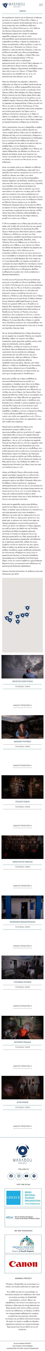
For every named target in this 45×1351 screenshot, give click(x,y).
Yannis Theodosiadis (31, 1348)
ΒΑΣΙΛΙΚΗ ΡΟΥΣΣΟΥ (22, 742)
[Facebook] (11, 1176)
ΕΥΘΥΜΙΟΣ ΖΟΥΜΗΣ (22, 982)
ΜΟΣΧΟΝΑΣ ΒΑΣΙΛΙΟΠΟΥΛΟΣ (22, 922)
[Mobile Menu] (41, 5)
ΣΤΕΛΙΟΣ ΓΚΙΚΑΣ (23, 802)
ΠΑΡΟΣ (27, 686)
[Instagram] (18, 1176)
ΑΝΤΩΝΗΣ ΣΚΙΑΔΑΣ (22, 1042)
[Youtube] (26, 1176)
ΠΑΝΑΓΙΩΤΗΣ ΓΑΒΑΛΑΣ (22, 862)
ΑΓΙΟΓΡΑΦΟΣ (22, 1102)
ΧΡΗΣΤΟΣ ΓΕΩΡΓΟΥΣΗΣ (22, 681)
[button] (22, 615)
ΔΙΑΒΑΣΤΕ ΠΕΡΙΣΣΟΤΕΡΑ (22, 706)
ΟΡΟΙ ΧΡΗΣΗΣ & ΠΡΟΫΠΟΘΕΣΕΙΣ (22, 1346)
